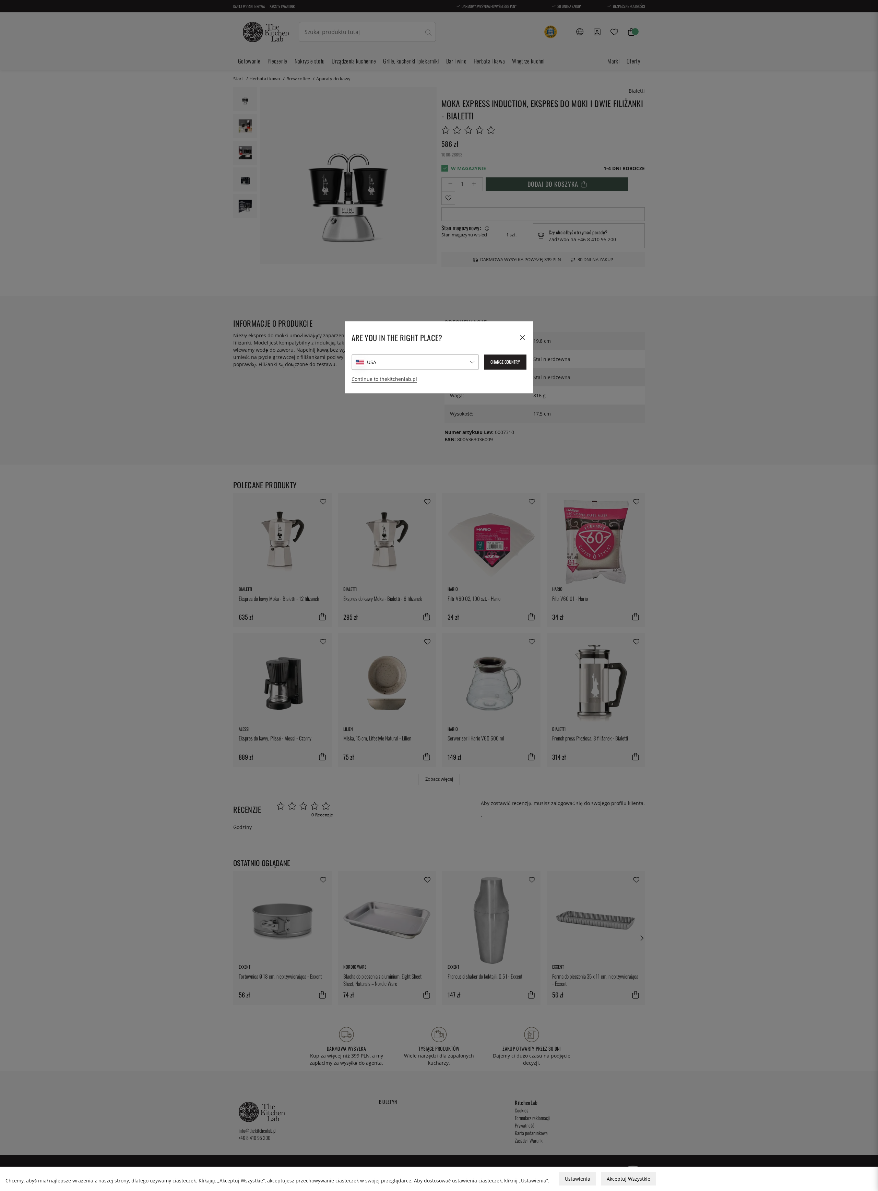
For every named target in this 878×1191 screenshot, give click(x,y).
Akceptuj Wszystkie (628, 1179)
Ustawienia (577, 1179)
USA (371, 362)
